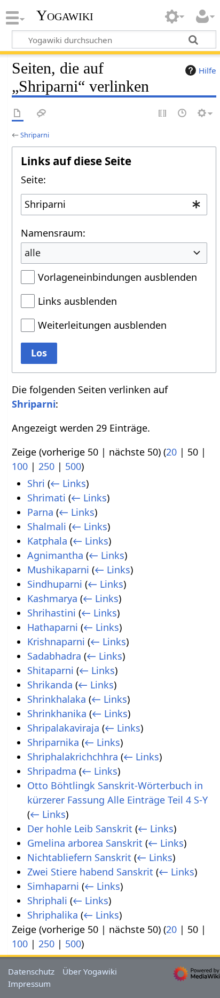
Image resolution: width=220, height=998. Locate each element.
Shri (36, 483)
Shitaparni (50, 670)
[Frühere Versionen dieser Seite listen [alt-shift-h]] (182, 114)
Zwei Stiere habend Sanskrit (90, 871)
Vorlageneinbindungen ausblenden (117, 277)
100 (20, 466)
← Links (68, 483)
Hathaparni (52, 627)
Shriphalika (52, 914)
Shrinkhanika (57, 713)
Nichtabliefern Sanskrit (79, 857)
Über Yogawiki (89, 971)
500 (73, 466)
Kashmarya (52, 598)
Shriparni (34, 135)
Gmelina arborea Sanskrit (85, 843)
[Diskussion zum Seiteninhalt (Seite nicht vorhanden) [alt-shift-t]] (42, 114)
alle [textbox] (33, 252)
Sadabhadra (54, 656)
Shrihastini (51, 612)
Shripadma (51, 771)
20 (171, 451)
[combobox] (114, 204)
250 (46, 466)
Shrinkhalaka (56, 699)
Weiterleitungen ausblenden (102, 325)
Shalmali (46, 526)
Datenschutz (31, 971)
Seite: (33, 179)
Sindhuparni (54, 584)
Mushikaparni (58, 569)
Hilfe (207, 70)
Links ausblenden (77, 301)
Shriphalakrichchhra (72, 756)
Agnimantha (55, 555)
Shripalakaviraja (63, 727)
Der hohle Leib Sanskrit (79, 828)
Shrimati (46, 497)
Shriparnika (53, 742)
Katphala (47, 540)
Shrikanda (50, 684)
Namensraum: (53, 232)
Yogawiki (64, 15)
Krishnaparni (56, 641)
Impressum (29, 983)
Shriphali (47, 900)
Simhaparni (53, 886)
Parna (40, 512)
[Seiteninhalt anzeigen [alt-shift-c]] (17, 114)
